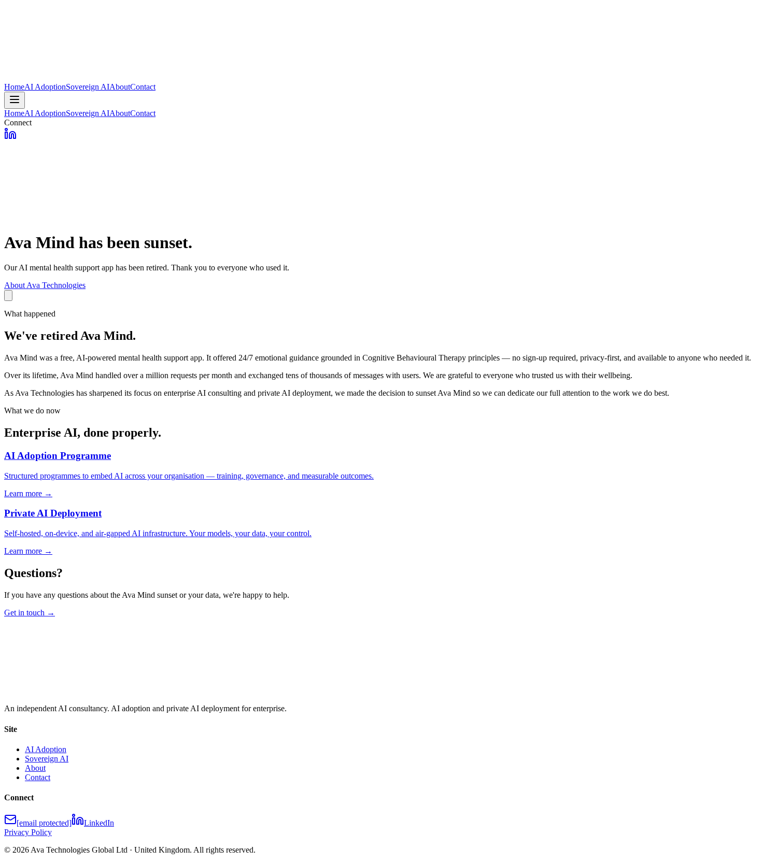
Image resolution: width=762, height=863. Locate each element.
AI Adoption (45, 86)
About (119, 86)
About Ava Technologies (45, 285)
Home (14, 86)
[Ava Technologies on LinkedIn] (10, 137)
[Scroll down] (8, 295)
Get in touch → (29, 612)
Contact (143, 86)
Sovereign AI (87, 86)
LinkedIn (99, 822)
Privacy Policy (28, 832)
